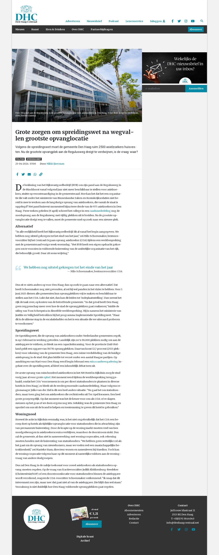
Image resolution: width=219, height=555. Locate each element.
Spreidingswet (34, 159)
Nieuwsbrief (94, 21)
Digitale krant (85, 536)
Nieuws (19, 29)
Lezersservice (134, 21)
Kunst (35, 29)
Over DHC (78, 29)
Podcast (114, 21)
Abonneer (196, 29)
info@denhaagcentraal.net (182, 522)
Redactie (134, 518)
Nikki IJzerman (55, 163)
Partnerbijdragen (102, 29)
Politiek (20, 159)
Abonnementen (133, 510)
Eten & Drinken (55, 29)
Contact (134, 522)
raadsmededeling (100, 210)
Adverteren (73, 21)
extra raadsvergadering (103, 361)
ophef (46, 377)
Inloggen (156, 21)
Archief (85, 540)
